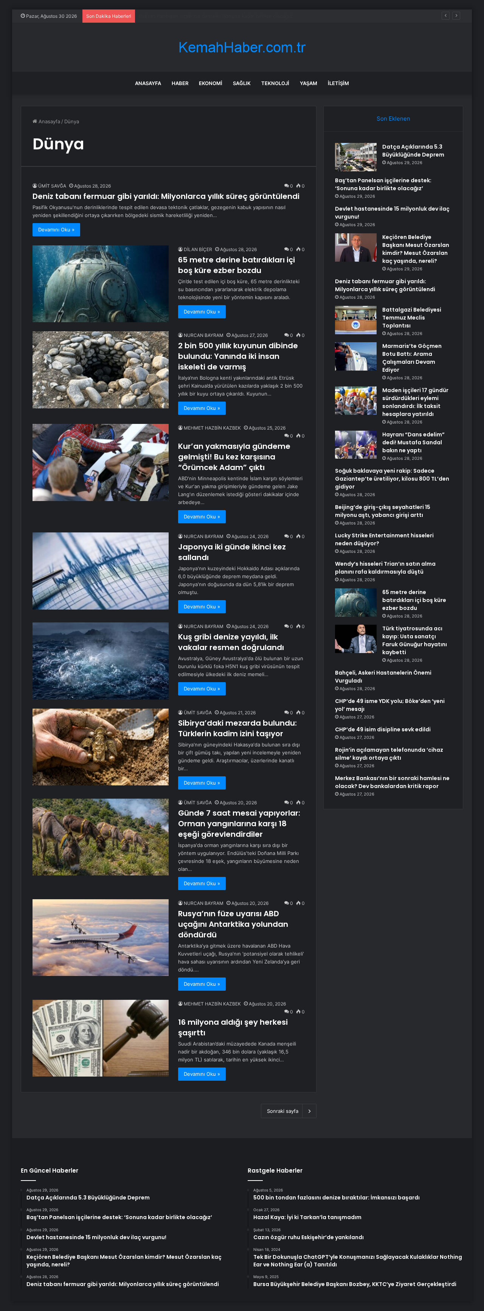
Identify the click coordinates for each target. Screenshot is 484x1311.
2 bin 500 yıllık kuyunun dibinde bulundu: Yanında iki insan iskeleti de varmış (238, 356)
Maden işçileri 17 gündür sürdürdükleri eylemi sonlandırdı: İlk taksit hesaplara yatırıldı (415, 402)
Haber (180, 83)
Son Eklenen (393, 118)
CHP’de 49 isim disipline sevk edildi (383, 729)
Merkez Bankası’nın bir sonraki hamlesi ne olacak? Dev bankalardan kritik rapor (392, 782)
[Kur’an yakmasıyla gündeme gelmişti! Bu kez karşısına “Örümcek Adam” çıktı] (101, 462)
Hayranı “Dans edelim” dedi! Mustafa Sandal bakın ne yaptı (413, 442)
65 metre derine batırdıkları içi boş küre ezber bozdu (236, 265)
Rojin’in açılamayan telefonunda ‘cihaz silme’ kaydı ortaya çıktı (389, 754)
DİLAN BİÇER (198, 249)
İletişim (338, 83)
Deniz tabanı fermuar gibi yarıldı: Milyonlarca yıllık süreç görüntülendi (166, 196)
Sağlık (242, 83)
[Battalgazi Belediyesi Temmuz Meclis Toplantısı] (356, 320)
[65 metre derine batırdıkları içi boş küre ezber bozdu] (101, 283)
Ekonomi (210, 83)
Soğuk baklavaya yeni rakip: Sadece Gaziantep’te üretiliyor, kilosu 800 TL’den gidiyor (392, 478)
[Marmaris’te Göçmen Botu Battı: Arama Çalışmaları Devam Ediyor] (356, 356)
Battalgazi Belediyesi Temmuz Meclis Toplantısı (411, 317)
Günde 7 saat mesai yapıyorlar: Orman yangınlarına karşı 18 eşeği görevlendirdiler (239, 823)
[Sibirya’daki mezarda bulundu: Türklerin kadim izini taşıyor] (101, 747)
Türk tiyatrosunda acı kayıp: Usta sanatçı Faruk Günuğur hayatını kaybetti (414, 640)
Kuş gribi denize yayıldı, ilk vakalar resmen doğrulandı (231, 642)
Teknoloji (275, 83)
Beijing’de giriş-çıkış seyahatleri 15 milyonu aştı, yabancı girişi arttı (382, 511)
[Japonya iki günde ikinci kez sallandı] (101, 570)
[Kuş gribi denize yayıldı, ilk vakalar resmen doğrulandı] (101, 660)
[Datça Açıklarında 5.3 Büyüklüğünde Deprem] (356, 157)
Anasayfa (148, 83)
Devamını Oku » (56, 230)
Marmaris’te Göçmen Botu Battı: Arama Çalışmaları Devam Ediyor (412, 358)
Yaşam (308, 83)
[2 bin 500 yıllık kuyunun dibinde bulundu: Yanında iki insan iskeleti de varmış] (101, 369)
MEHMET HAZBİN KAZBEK (212, 428)
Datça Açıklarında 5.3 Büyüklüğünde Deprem (413, 150)
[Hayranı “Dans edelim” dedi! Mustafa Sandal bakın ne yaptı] (356, 445)
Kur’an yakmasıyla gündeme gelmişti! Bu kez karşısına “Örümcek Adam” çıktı (234, 457)
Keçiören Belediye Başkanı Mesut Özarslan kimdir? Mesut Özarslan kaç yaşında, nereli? (415, 249)
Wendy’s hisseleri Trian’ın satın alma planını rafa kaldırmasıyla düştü (385, 568)
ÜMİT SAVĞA (52, 186)
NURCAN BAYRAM (203, 335)
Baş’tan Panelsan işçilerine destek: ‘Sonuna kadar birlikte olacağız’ (383, 184)
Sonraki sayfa (282, 1111)
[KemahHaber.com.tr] (242, 47)
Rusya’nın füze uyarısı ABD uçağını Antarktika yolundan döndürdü (233, 924)
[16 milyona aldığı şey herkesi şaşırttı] (101, 1038)
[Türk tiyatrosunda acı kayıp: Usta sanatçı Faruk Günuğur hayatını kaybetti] (356, 639)
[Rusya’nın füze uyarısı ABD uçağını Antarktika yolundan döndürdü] (101, 937)
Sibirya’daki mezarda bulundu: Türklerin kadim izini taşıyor (237, 728)
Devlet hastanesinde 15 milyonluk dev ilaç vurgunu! (199, 16)
